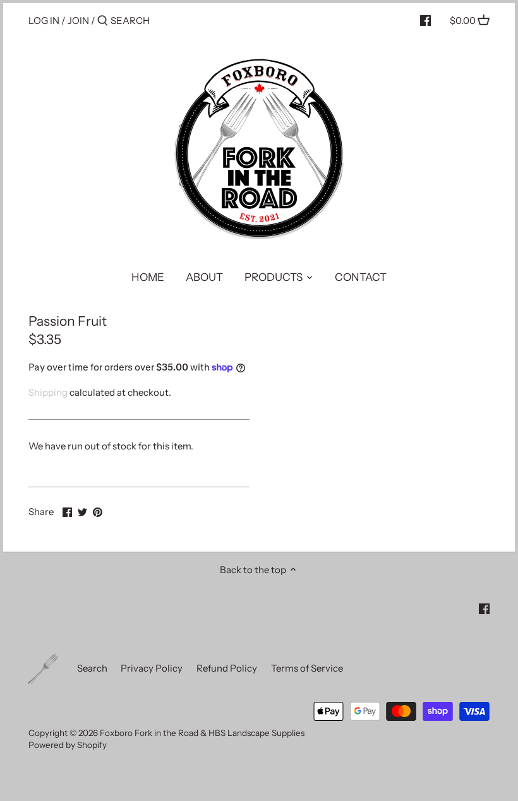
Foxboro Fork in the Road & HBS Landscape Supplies (202, 733)
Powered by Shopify (67, 745)
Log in (43, 21)
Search (92, 668)
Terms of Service (307, 668)
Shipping (48, 392)
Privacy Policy (152, 668)
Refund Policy (226, 668)
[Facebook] (425, 20)
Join (78, 21)
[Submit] (102, 21)
